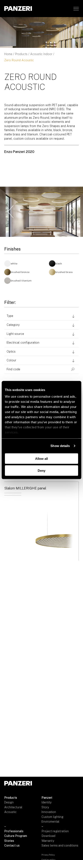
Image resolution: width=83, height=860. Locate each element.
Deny (41, 470)
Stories (9, 840)
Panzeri (47, 797)
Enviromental (50, 821)
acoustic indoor (41, 54)
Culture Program (15, 836)
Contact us (12, 845)
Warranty (48, 840)
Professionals (13, 831)
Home (8, 54)
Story (45, 807)
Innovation (49, 812)
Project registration (55, 831)
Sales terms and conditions (60, 845)
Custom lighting (52, 817)
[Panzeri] (18, 8)
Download (48, 836)
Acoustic (10, 812)
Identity (47, 802)
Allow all (41, 458)
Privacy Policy (48, 854)
